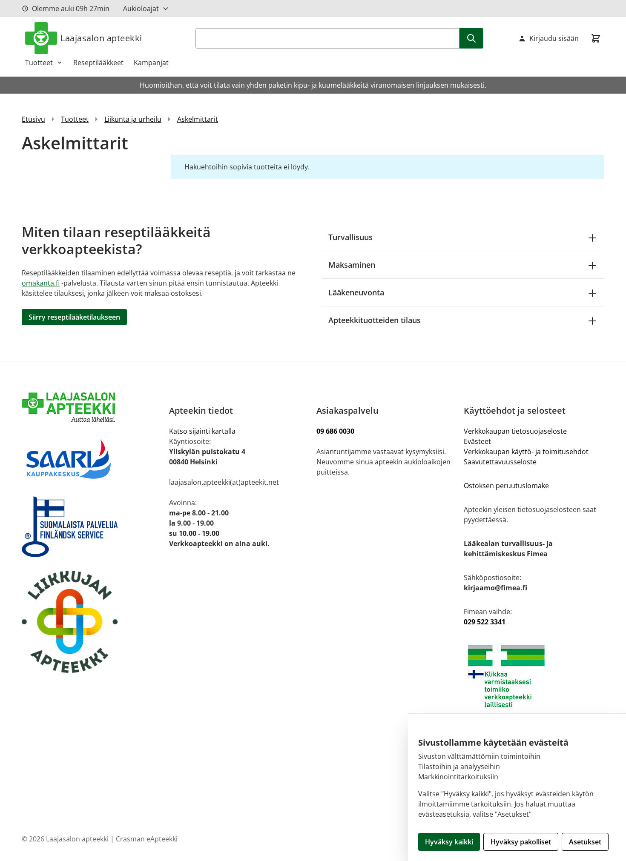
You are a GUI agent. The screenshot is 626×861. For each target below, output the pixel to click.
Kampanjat (151, 62)
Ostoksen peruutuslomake (506, 485)
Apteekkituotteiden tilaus (374, 320)
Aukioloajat (141, 8)
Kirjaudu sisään (554, 38)
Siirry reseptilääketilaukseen (74, 317)
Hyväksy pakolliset (521, 842)
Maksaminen (351, 265)
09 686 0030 (335, 431)
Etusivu (33, 119)
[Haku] (471, 38)
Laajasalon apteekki (101, 38)
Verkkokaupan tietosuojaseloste (515, 431)
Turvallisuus (350, 237)
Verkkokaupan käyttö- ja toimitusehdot (527, 451)
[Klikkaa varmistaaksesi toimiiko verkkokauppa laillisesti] (534, 676)
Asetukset (585, 842)
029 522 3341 (484, 621)
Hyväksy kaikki (449, 842)
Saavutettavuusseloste (500, 461)
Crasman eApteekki (147, 839)
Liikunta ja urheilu (132, 119)
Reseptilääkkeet (98, 62)
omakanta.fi (41, 283)
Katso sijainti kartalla (202, 431)
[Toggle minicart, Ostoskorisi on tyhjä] (596, 38)
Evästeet (477, 441)
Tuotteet (39, 62)
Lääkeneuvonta (356, 292)
